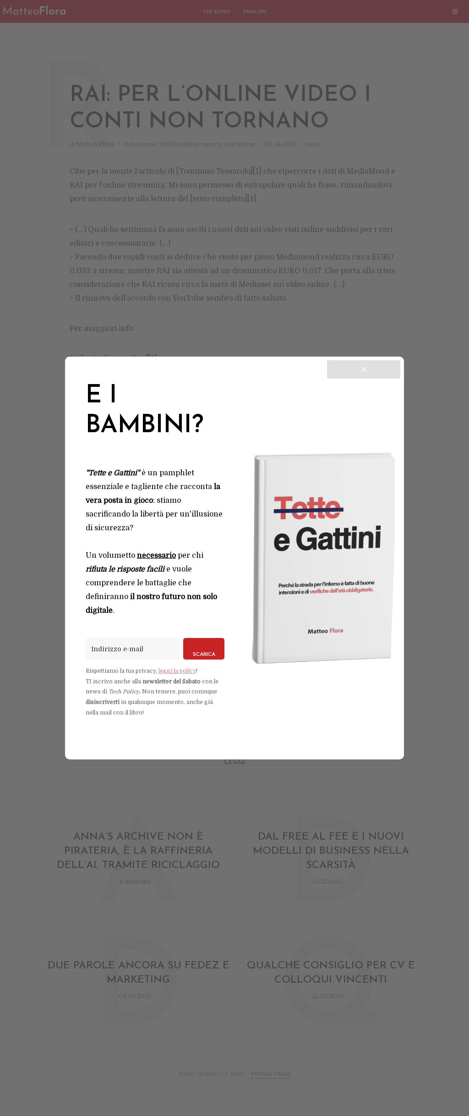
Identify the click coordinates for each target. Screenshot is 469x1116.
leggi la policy (177, 671)
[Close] (363, 369)
